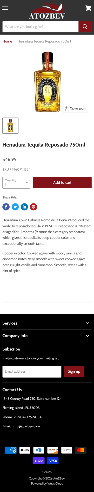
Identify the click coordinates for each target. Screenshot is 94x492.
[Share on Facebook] (6, 206)
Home (7, 41)
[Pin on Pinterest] (33, 206)
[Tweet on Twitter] (15, 206)
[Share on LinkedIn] (24, 206)
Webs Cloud (55, 483)
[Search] (85, 26)
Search (47, 472)
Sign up (74, 371)
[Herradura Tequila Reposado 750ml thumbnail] (10, 125)
